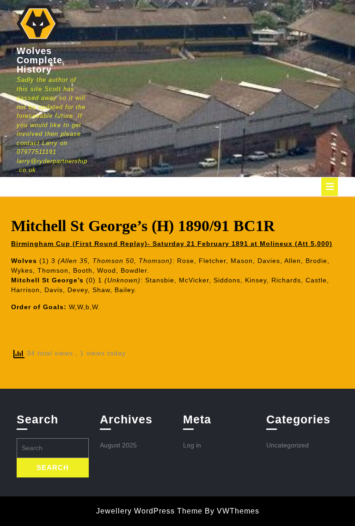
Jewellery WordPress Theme (149, 511)
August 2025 (118, 445)
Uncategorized (287, 445)
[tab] (329, 186)
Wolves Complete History (39, 60)
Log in (192, 445)
